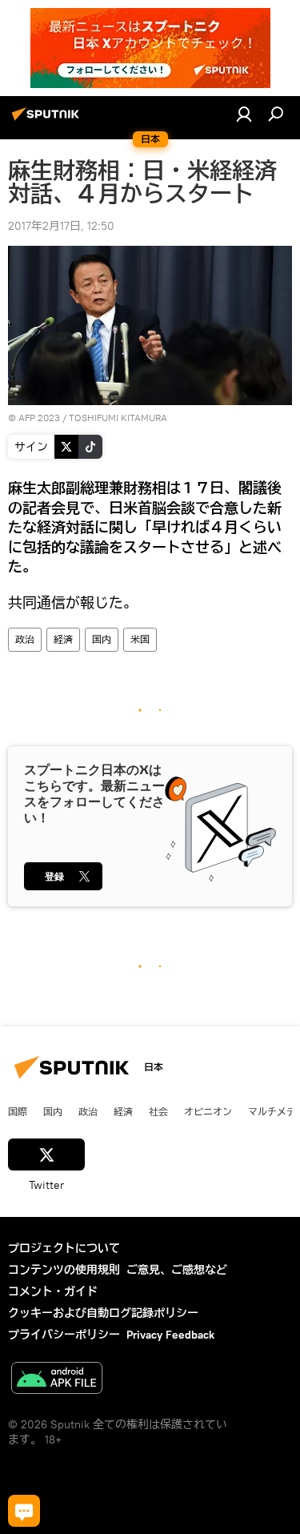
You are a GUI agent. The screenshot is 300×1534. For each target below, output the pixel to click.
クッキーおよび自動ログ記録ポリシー (103, 1313)
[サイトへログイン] (244, 114)
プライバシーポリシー (64, 1334)
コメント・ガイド (53, 1291)
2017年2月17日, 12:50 (61, 226)
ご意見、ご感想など (176, 1270)
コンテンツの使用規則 (64, 1270)
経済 (63, 639)
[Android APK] (56, 1380)
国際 (17, 1111)
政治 (24, 639)
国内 (101, 639)
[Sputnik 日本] (48, 120)
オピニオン (208, 1111)
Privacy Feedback (170, 1334)
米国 (140, 639)
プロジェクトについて (64, 1248)
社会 (158, 1111)
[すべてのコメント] (24, 1511)
